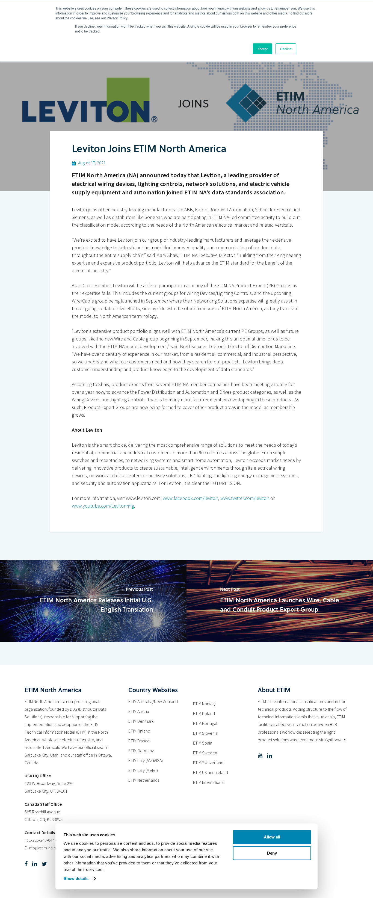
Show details (76, 878)
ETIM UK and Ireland (210, 772)
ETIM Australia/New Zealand (153, 701)
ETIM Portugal (205, 723)
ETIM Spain (202, 743)
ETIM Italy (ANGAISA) (145, 760)
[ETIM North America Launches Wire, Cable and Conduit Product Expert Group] (280, 601)
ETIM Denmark (140, 721)
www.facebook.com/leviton (190, 498)
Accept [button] (262, 48)
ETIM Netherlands (143, 780)
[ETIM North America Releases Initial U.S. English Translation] (93, 601)
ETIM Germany (141, 750)
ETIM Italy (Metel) (143, 770)
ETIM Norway (204, 703)
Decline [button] (286, 48)
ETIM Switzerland (208, 762)
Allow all (272, 837)
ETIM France (139, 740)
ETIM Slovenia (205, 733)
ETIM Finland (139, 731)
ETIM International (209, 782)
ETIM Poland (204, 713)
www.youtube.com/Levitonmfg (103, 506)
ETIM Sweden (205, 752)
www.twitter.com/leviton (244, 498)
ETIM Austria (138, 711)
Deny (272, 853)
